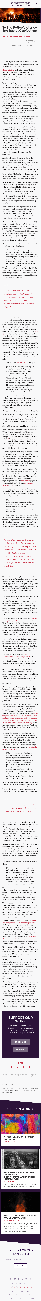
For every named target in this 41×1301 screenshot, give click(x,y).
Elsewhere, (32, 936)
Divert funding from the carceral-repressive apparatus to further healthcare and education (20, 717)
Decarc (26, 715)
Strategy (35, 1076)
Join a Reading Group (16, 1298)
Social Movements (24, 1076)
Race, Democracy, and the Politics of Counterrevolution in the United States (19, 1176)
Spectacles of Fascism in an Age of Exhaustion (20, 1216)
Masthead (25, 1291)
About (14, 1291)
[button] (4, 3)
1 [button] (37, 178)
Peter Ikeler (30, 40)
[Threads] (22, 1279)
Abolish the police (16, 715)
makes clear (14, 938)
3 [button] (8, 438)
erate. (31, 715)
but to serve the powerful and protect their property (19, 921)
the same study (22, 362)
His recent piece (8, 70)
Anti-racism (19, 1074)
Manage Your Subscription (20, 1295)
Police (15, 1076)
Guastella (5, 938)
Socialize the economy (24, 722)
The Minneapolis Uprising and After (19, 1138)
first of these (25, 480)
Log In (31, 1298)
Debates (9, 1076)
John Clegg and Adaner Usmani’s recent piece (18, 655)
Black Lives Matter (31, 1074)
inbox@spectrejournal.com (20, 1287)
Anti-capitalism (8, 1074)
